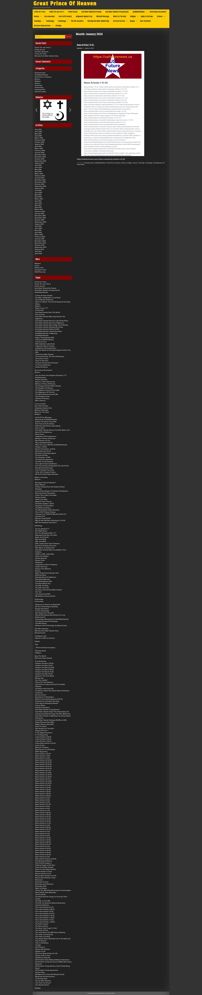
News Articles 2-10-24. (43, 789)
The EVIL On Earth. (42, 585)
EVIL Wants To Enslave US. (44, 548)
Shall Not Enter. (40, 575)
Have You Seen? (41, 726)
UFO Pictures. (40, 947)
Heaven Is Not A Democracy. (45, 382)
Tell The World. (40, 894)
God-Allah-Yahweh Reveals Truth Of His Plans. (52, 321)
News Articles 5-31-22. (43, 817)
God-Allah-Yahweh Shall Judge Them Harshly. (51, 325)
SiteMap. (59, 26)
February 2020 (40, 237)
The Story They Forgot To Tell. (46, 928)
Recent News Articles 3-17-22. (45, 875)
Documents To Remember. (44, 697)
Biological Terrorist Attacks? (45, 482)
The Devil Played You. (43, 583)
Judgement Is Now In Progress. (46, 564)
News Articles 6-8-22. (42, 836)
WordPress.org (40, 272)
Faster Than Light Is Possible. (46, 495)
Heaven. (36, 16)
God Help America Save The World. (47, 312)
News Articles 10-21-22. (43, 766)
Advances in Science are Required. (47, 604)
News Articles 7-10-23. (43, 838)
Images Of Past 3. (41, 730)
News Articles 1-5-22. (42, 756)
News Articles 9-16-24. (43, 850)
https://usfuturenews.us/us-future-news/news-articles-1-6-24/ (101, 159)
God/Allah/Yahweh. (139, 12)
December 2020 (40, 215)
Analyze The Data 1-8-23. (44, 665)
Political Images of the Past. (45, 865)
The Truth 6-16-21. (41, 930)
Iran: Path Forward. (65, 16)
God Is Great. (40, 314)
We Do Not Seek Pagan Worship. (46, 474)
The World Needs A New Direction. (47, 510)
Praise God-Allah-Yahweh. (44, 867)
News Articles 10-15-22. (43, 764)
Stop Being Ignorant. (42, 579)
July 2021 (38, 201)
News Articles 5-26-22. (43, 812)
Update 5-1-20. (40, 951)
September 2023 (40, 161)
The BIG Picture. (41, 623)
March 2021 (39, 209)
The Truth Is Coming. (42, 936)
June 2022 (38, 192)
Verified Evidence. (41, 367)
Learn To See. (40, 745)
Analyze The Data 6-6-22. (44, 674)
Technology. (50, 21)
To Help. (38, 945)
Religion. (133, 16)
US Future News (40, 91)
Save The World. (145, 21)
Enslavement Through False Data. (47, 701)
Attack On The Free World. (44, 676)
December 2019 (40, 241)
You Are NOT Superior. (43, 981)
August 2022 (39, 188)
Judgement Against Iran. (84, 16)
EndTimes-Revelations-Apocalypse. (48, 426)
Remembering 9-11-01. (43, 451)
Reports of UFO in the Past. (45, 638)
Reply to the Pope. (147, 16)
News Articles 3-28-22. (43, 793)
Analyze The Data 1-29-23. (44, 663)
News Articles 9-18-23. (43, 852)
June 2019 (38, 253)
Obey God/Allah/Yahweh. (44, 442)
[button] (36, 110)
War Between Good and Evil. (45, 596)
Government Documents (158, 12)
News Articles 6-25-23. (43, 827)
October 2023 (39, 159)
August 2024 (39, 144)
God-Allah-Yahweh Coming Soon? (47, 709)
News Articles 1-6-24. (85, 45)
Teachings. (37, 21)
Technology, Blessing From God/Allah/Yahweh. (52, 619)
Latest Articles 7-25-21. (43, 741)
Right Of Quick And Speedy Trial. (47, 573)
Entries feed (39, 268)
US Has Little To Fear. (43, 955)
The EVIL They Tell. (42, 588)
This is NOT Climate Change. (45, 512)
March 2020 (39, 234)
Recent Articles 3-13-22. (43, 871)
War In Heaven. (40, 400)
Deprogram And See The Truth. (46, 535)
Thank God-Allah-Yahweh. (44, 354)
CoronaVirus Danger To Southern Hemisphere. (51, 491)
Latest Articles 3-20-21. (43, 737)
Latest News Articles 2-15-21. (45, 743)
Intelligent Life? (41, 636)
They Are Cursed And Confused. (46, 363)
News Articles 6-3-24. (42, 831)
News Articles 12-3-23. (43, 785)
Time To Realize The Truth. (44, 470)
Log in (37, 265)
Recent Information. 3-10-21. (45, 449)
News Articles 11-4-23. (43, 779)
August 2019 (39, 249)
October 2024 (39, 142)
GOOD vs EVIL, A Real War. (44, 554)
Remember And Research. (44, 884)
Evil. (36, 644)
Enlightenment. (40, 377)
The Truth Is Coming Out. (44, 934)
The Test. (38, 592)
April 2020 (38, 232)
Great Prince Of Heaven (65, 3)
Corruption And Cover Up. (44, 688)
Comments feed (40, 270)
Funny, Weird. (40, 705)
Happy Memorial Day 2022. (44, 722)
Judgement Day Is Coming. (45, 346)
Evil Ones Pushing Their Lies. (45, 545)
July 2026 (38, 129)
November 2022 (40, 182)
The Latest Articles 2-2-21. (44, 907)
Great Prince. (40, 434)
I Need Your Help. (41, 499)
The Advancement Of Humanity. (46, 621)
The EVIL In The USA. (42, 901)
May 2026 (38, 134)
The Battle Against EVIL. (44, 581)
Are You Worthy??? (42, 529)
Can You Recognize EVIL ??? (45, 533)
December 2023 (40, 155)
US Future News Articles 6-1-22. (46, 953)
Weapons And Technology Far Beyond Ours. (51, 625)
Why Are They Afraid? (43, 518)
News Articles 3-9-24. (42, 800)
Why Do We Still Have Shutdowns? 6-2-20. (50, 520)
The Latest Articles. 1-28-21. (45, 922)
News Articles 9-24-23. (43, 854)
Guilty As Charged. (42, 556)
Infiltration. (39, 562)
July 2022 (38, 190)
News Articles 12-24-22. (43, 783)
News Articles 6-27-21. (43, 829)
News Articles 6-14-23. (43, 821)
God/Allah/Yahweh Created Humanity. (48, 331)
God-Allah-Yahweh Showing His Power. (49, 327)
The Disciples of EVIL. (43, 457)
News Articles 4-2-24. (42, 802)
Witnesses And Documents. (45, 976)
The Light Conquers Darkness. (46, 464)
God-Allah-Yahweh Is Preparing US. (117, 12)
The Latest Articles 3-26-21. (45, 909)
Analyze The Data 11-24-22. (45, 667)
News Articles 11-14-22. (43, 772)
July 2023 (38, 165)
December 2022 (40, 180)
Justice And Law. (41, 566)
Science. (160, 16)
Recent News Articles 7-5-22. (45, 878)
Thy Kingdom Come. (42, 396)
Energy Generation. (42, 609)
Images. (132, 21)
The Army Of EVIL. (41, 455)
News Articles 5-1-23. (42, 810)
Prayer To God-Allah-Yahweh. (45, 869)
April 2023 (38, 171)
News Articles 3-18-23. (43, 791)
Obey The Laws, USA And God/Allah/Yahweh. (51, 445)
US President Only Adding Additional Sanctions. (52, 960)
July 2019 (38, 251)
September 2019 (40, 247)
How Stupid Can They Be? (44, 613)
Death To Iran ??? (41, 308)
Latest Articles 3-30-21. (43, 739)
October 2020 (39, 220)
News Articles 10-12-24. (43, 760)
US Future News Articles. (42, 26)
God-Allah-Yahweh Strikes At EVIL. (47, 329)
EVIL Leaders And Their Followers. (47, 543)
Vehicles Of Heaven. (42, 398)
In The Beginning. (41, 735)
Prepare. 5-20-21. (41, 447)
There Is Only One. (42, 361)
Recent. (38, 571)
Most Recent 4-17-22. (42, 440)
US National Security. (42, 957)
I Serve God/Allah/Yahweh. (44, 339)
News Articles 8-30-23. (43, 842)
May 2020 (38, 230)
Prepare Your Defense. (43, 569)
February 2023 (40, 176)
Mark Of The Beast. (42, 747)
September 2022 (40, 186)
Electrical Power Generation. (45, 493)
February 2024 (40, 150)
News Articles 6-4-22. (42, 833)
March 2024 (39, 148)
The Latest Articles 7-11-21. (45, 915)
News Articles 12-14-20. (43, 781)
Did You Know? (40, 695)
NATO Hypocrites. (41, 751)
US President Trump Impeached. (46, 970)
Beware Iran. (39, 678)
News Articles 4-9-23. (42, 808)
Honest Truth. (40, 560)
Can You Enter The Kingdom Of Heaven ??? (51, 375)
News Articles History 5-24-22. (46, 859)
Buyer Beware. (40, 485)
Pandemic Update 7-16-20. (44, 503)
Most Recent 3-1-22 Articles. (45, 749)
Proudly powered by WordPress (96, 993)
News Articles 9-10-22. (43, 848)
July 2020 (38, 226)
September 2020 (40, 222)
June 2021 (38, 203)
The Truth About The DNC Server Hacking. (50, 932)
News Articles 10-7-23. (43, 770)
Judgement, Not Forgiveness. (45, 348)
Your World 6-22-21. (42, 985)
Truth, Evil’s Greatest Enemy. (45, 472)
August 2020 (39, 224)
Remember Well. (41, 886)
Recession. (39, 880)
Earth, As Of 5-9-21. (42, 537)
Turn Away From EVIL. (43, 594)
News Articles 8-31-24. (43, 844)
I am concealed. (49, 16)
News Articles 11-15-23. (43, 775)
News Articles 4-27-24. (43, 804)
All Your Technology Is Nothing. (46, 606)
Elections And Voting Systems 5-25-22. (49, 699)
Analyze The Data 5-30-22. (44, 669)
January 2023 (39, 178)
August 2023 (39, 163)
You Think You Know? (43, 983)
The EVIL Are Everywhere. (44, 461)
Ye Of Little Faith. (41, 978)
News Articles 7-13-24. (43, 840)
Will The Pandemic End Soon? (46, 522)
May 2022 (38, 194)
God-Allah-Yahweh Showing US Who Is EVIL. (51, 720)
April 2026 (38, 136)
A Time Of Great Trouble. (44, 295)
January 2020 (39, 239)
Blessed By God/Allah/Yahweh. (46, 419)
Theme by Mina (110, 993)
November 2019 (40, 243)
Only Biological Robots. (43, 861)
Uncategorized (157, 163)
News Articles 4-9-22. (42, 806)
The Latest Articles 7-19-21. (45, 917)
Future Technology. (42, 611)
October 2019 (39, 245)
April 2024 (38, 146)
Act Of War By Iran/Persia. (44, 300)
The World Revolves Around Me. (46, 394)
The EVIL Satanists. (77, 21)
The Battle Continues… (43, 508)
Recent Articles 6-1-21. (43, 873)
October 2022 (39, 184)
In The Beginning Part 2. (44, 733)
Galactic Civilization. (42, 707)
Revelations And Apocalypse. (45, 453)
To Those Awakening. (43, 365)
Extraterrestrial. (119, 21)
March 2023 (39, 173)
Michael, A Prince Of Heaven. (45, 384)
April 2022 (38, 197)
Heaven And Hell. (41, 379)
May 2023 (38, 169)
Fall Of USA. (39, 310)
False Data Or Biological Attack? (46, 703)
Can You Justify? (41, 680)
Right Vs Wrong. (41, 888)
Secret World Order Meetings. (45, 892)
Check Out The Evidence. (44, 682)
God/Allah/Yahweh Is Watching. (46, 333)
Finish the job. (73, 12)
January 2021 (39, 213)
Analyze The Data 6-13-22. (44, 672)
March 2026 (39, 138)
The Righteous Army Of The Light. (47, 390)
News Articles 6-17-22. (43, 823)
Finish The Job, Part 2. (56, 12)
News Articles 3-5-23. (42, 798)
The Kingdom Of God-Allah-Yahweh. (48, 386)
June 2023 (38, 167)
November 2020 (40, 218)
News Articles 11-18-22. (43, 777)
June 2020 (38, 228)
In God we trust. (41, 342)
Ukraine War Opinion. (42, 949)
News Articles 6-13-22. (43, 819)
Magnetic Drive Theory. (43, 501)
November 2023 (40, 157)
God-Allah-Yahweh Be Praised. (92, 12)
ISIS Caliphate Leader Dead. (45, 344)
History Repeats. (41, 558)
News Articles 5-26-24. (43, 815)
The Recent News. (41, 926)
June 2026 (38, 131)
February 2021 (40, 211)
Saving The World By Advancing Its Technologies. (53, 890)
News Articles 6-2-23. (42, 825)
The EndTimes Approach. (44, 459)
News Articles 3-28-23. (43, 796)
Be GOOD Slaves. (41, 531)
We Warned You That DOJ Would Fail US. (49, 974)
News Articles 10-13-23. (43, 762)
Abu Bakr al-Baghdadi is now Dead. (48, 297)
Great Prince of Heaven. (113, 163)
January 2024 (39, 152)
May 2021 (38, 205)
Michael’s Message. (102, 16)
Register (38, 263)
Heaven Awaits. (40, 497)
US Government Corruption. (46, 647)
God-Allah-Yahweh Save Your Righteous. (49, 323)
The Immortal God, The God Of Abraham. (49, 356)
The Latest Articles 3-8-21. (44, 911)
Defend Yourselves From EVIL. (46, 421)
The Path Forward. (41, 924)
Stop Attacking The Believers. (45, 577)
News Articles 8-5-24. (42, 846)
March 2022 (39, 199)
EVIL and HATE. (40, 541)
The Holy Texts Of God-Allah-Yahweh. (48, 590)
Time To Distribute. (42, 943)
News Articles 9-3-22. (42, 857)
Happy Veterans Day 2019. (44, 724)
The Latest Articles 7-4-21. (44, 920)
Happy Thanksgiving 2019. (44, 337)
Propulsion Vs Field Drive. (44, 506)
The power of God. (42, 358)
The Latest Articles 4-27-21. (45, 913)
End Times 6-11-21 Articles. (45, 424)
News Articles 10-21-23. (43, 768)
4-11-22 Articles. (41, 661)
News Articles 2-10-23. (43, 787)
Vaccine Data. (40, 972)
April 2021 (38, 207)
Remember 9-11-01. (42, 882)
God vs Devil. (40, 428)
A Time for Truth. (40, 12)
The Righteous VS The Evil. (45, 392)
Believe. (38, 306)
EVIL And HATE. (41, 539)
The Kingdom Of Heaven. (44, 388)
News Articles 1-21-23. (43, 754)
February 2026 (40, 140)
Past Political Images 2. (43, 863)
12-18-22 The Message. (43, 417)
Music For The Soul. (119, 16)
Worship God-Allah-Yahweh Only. (98, 21)
